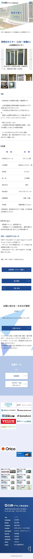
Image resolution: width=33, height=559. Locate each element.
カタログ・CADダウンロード (16, 384)
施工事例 (16, 281)
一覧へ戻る (16, 288)
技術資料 (16, 376)
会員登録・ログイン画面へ (16, 270)
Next (30, 59)
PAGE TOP (30, 548)
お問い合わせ (16, 328)
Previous (2, 59)
